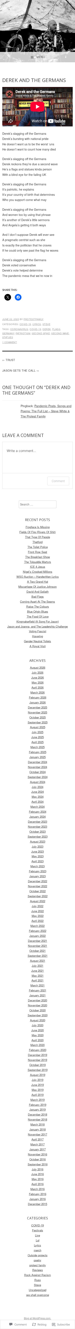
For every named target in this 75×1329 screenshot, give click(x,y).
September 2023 (38, 836)
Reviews (37, 1270)
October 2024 (37, 772)
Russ (37, 1280)
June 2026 (37, 677)
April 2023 (37, 861)
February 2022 (37, 931)
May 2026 (38, 682)
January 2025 (37, 757)
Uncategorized (37, 1290)
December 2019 (37, 1055)
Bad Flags (37, 596)
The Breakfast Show (37, 557)
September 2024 (38, 777)
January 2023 (37, 876)
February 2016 (37, 1194)
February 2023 (37, 871)
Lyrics (36, 324)
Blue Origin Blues (37, 611)
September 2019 (38, 1070)
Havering (37, 636)
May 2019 (38, 1090)
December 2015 (37, 1204)
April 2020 (37, 1040)
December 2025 (37, 707)
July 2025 (37, 732)
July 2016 (37, 1169)
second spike (41, 333)
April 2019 (37, 1095)
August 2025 (37, 727)
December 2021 (37, 941)
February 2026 (37, 697)
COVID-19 (25, 324)
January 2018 (37, 1129)
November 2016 (37, 1154)
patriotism (23, 333)
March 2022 (37, 926)
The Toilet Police (38, 547)
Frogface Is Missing (38, 527)
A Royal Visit (38, 646)
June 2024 (37, 792)
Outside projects (38, 1255)
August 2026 (37, 667)
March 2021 (37, 985)
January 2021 (37, 995)
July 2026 (37, 672)
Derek (46, 329)
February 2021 (37, 990)
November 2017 (37, 1134)
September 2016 (38, 1164)
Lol (37, 1240)
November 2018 (37, 1119)
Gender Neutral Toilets (37, 641)
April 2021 (37, 980)
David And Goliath (37, 592)
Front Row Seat (37, 552)
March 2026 (37, 692)
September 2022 (38, 896)
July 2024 (37, 787)
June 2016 (37, 1174)
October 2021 (37, 951)
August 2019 (37, 1075)
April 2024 (37, 802)
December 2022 (37, 881)
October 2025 (37, 717)
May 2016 (38, 1179)
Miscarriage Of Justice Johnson (37, 587)
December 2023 (37, 822)
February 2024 (37, 812)
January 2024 (37, 817)
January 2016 (37, 1199)
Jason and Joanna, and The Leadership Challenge (37, 626)
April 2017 (37, 1139)
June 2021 (37, 971)
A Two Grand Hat (37, 582)
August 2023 (37, 841)
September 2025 (38, 722)
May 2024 (38, 797)
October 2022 (37, 891)
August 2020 (37, 1020)
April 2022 (37, 921)
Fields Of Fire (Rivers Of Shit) (37, 532)
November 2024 (37, 767)
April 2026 (37, 687)
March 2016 (37, 1189)
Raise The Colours (37, 606)
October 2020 (37, 1010)
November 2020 (37, 1005)
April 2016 (37, 1184)
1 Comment (9, 342)
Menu (40, 57)
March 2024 (37, 807)
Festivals (37, 1230)
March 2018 (37, 1124)
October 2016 (37, 1159)
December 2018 (37, 1114)
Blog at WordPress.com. (37, 1318)
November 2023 (37, 826)
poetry (37, 1260)
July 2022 (37, 906)
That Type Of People (37, 537)
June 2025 (37, 737)
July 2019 (37, 1080)
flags (56, 329)
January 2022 (37, 936)
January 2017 (37, 1149)
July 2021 (37, 966)
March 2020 (37, 1045)
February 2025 (37, 752)
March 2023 (37, 866)
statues (7, 337)
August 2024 (37, 782)
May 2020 (38, 1035)
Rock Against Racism (37, 1275)
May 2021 (38, 976)
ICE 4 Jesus (37, 567)
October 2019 (37, 1065)
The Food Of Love (38, 616)
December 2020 (37, 1000)
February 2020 (37, 1050)
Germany (8, 333)
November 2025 (37, 712)
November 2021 (37, 946)
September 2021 (38, 956)
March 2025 (37, 747)
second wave (60, 333)
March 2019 (37, 1100)
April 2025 (37, 742)
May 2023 (38, 856)
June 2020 (37, 1030)
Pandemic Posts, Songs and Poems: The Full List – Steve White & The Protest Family (46, 411)
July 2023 (37, 846)
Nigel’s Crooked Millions (37, 572)
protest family (37, 1265)
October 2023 (37, 831)
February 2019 (37, 1105)
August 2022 (37, 901)
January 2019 (37, 1109)
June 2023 (37, 851)
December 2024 (37, 762)
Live (37, 1235)
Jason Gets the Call (19, 370)
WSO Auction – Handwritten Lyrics (37, 577)
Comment (58, 481)
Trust (10, 360)
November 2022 (37, 886)
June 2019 (37, 1085)
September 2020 (38, 1015)
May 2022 (38, 916)
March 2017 (37, 1144)
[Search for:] (37, 504)
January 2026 (37, 702)
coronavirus (19, 329)
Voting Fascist (37, 631)
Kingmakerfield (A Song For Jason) (37, 621)
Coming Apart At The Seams (37, 601)
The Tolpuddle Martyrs (37, 562)
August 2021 (37, 961)
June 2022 (37, 911)
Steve (46, 324)
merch (37, 1250)
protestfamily (34, 319)
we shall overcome (37, 1295)
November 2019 (37, 1060)
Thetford (37, 542)
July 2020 (37, 1025)
